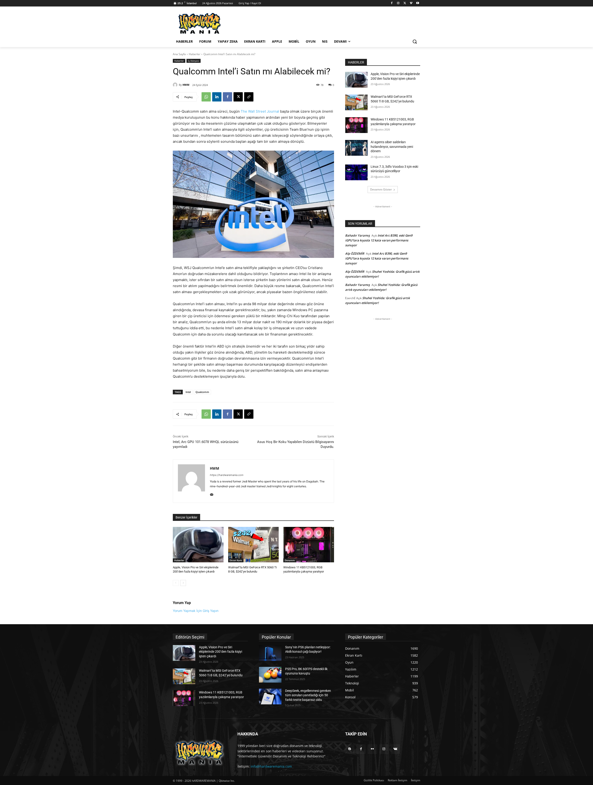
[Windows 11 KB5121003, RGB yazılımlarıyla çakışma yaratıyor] (308, 544)
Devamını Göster (381, 189)
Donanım (290, 560)
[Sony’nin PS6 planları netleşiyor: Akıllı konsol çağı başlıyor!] (270, 653)
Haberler (194, 54)
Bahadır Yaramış (357, 235)
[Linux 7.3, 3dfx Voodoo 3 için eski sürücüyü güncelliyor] (356, 172)
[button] (414, 41)
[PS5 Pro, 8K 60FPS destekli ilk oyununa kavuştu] (270, 675)
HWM (186, 84)
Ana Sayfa (179, 54)
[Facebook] (391, 3)
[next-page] (183, 583)
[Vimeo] (411, 3)
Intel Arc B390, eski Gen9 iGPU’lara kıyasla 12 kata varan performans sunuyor (378, 240)
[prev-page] (176, 583)
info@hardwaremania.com (271, 766)
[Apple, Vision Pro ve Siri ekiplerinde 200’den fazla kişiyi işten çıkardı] (198, 544)
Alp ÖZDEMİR (354, 253)
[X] (404, 3)
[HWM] (176, 84)
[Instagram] (398, 3)
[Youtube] (417, 3)
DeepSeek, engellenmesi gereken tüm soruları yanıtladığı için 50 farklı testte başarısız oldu (308, 695)
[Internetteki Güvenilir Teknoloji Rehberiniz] (210, 23)
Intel (188, 392)
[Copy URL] (248, 96)
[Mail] (211, 493)
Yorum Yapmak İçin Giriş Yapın (195, 611)
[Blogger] (349, 748)
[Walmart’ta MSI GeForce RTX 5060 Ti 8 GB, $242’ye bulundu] (253, 544)
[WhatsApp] (206, 96)
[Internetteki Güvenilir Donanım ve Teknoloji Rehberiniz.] (199, 752)
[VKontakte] (395, 748)
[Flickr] (372, 748)
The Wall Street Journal (260, 111)
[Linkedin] (216, 96)
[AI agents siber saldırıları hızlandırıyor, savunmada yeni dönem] (356, 148)
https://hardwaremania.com (226, 475)
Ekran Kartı (236, 560)
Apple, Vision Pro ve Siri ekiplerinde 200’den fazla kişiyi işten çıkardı (220, 651)
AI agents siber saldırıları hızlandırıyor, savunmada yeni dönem (392, 146)
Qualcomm (202, 392)
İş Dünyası (193, 60)
